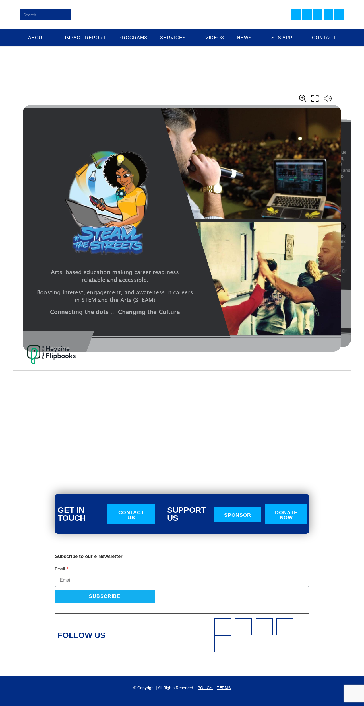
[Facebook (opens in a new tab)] (296, 14)
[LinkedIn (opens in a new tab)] (317, 14)
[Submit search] (65, 14)
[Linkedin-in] (264, 626)
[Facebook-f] (222, 626)
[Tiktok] (222, 643)
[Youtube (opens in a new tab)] (328, 14)
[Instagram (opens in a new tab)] (307, 14)
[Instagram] (243, 626)
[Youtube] (284, 626)
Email (60, 569)
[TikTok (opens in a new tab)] (339, 14)
